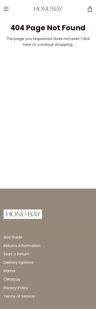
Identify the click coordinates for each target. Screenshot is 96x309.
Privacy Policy (16, 287)
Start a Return (16, 254)
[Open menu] (4, 9)
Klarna (9, 270)
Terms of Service (19, 296)
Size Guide (13, 237)
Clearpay (12, 279)
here (27, 44)
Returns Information (22, 245)
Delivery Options (19, 262)
